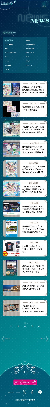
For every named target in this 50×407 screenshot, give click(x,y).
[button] (25, 367)
